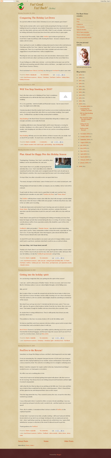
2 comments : (44, 142)
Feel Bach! (56, 70)
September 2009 (85, 139)
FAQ (78, 21)
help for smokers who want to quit (34, 144)
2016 (80, 83)
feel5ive (58, 77)
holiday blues (66, 77)
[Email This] (57, 75)
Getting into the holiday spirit (34, 274)
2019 (80, 75)
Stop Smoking (24, 118)
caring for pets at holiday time (55, 260)
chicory (40, 77)
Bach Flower (23, 329)
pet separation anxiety (65, 263)
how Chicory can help (36, 70)
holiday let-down (24, 79)
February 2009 (84, 160)
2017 (80, 80)
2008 (80, 166)
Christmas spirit (49, 340)
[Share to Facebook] (62, 75)
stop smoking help (58, 144)
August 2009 (84, 142)
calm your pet (42, 260)
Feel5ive (46, 36)
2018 (80, 78)
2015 (80, 86)
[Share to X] (60, 75)
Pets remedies (81, 27)
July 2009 (83, 145)
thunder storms (24, 265)
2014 (80, 89)
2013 (80, 92)
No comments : (45, 75)
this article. (45, 334)
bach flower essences (30, 77)
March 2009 (84, 157)
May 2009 (83, 151)
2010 (80, 101)
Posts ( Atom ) (30, 445)
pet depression (54, 263)
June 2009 (83, 148)
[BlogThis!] (59, 75)
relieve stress (62, 433)
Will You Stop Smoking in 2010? (36, 89)
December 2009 (85, 106)
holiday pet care (36, 263)
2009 (80, 104)
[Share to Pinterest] (64, 75)
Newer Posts (23, 441)
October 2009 (84, 136)
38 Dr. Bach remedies (83, 32)
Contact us (80, 24)
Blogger (59, 454)
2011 (80, 98)
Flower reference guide (83, 35)
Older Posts (68, 441)
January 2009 (84, 162)
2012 (80, 95)
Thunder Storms (43, 228)
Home (46, 441)
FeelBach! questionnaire (44, 254)
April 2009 (83, 154)
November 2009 (85, 134)
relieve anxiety (53, 433)
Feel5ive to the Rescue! (31, 350)
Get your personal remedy (84, 37)
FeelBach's (23, 228)
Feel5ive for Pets (49, 194)
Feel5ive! (35, 426)
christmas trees (59, 340)
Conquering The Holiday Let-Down (37, 17)
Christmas (46, 77)
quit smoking (48, 144)
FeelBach (46, 433)
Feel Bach (53, 77)
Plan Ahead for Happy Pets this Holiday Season (43, 154)
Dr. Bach (67, 260)
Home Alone (61, 194)
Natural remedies (81, 29)
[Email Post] (53, 75)
